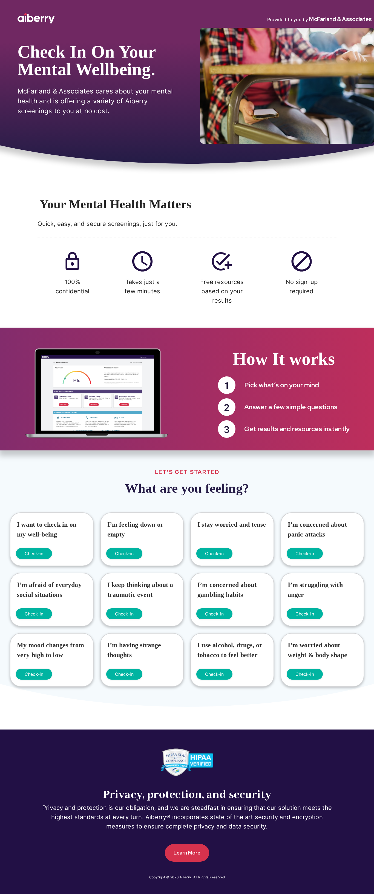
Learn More (187, 853)
